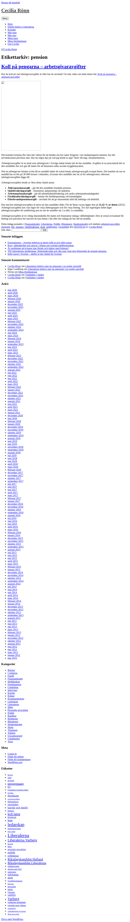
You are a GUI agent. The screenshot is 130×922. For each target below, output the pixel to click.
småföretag (51, 227)
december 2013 (15, 606)
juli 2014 (12, 586)
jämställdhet (13, 804)
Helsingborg (13, 802)
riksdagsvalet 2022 (15, 869)
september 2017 (15, 481)
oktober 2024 (14, 327)
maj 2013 (12, 626)
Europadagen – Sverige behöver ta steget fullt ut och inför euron (40, 242)
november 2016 (15, 506)
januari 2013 (14, 635)
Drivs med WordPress (12, 919)
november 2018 (15, 447)
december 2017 (15, 472)
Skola (10, 727)
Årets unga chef (13, 914)
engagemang (16, 783)
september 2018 (15, 449)
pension (19, 227)
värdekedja (12, 908)
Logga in (12, 753)
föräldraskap (14, 681)
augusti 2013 (14, 618)
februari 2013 (14, 632)
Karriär (11, 693)
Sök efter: (6, 230)
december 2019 (15, 427)
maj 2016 (12, 524)
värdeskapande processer (17, 911)
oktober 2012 (14, 641)
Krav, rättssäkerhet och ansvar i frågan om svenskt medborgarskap (41, 245)
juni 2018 (12, 458)
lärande (10, 844)
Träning (11, 733)
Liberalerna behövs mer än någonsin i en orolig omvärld (53, 266)
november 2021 (15, 395)
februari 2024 (14, 338)
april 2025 (13, 315)
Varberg (13, 899)
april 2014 (13, 595)
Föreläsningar (14, 684)
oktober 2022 (14, 364)
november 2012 (15, 638)
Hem (10, 24)
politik (11, 852)
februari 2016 (14, 532)
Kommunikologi (16, 698)
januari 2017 (14, 501)
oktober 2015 (14, 544)
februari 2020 (14, 421)
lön (12, 227)
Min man (12, 32)
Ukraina (11, 892)
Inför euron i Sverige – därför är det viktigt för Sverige (35, 254)
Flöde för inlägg (16, 756)
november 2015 (15, 541)
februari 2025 (14, 321)
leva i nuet (11, 831)
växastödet (63, 227)
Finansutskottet (32, 224)
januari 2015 (14, 569)
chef (9, 777)
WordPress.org (15, 762)
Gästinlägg (13, 687)
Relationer (13, 718)
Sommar (11, 884)
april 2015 (13, 561)
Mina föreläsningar (17, 41)
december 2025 (15, 304)
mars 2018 (13, 467)
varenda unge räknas (17, 905)
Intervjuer (12, 690)
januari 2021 (14, 412)
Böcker (11, 670)
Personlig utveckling (18, 710)
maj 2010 (12, 658)
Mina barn (13, 38)
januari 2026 (14, 301)
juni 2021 (12, 404)
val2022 (12, 895)
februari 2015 (14, 566)
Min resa (12, 35)
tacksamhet (12, 887)
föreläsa (10, 793)
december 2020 (15, 415)
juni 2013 (12, 623)
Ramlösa (12, 716)
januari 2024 (14, 341)
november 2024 (15, 324)
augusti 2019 (14, 438)
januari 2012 (14, 655)
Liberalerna (46, 224)
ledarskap (16, 824)
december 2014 (15, 572)
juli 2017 (12, 484)
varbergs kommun (17, 902)
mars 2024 (13, 335)
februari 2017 (14, 498)
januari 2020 (14, 424)
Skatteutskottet (80, 224)
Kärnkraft (12, 817)
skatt (42, 227)
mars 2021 (13, 409)
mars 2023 (13, 352)
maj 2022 (12, 378)
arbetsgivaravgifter (110, 224)
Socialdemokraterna (15, 881)
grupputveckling (14, 799)
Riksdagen (66, 224)
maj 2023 (12, 347)
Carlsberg (12, 673)
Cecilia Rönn (15, 10)
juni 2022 (12, 375)
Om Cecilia (13, 44)
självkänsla (13, 874)
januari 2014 (14, 603)
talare (10, 889)
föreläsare (13, 795)
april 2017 (13, 492)
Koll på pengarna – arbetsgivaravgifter (43, 66)
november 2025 (15, 307)
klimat (11, 810)
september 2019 (15, 435)
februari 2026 (14, 298)
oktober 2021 (14, 398)
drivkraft (11, 781)
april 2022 (13, 381)
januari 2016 (14, 535)
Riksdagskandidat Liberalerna (27, 863)
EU (9, 787)
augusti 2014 (14, 583)
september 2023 (15, 344)
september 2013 (15, 615)
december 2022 (15, 358)
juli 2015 (12, 552)
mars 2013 (13, 629)
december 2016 (15, 504)
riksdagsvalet (13, 866)
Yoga (10, 741)
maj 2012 (12, 649)
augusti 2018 (14, 452)
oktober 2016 (14, 509)
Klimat (11, 696)
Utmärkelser (14, 738)
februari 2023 (14, 355)
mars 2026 (13, 295)
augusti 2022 (14, 370)
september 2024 (15, 330)
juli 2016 (12, 518)
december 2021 (15, 392)
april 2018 (13, 464)
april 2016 (13, 526)
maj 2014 (12, 592)
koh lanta (14, 814)
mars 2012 (13, 652)
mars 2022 (13, 384)
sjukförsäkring (32, 227)
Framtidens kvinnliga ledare (18, 790)
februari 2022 (14, 387)
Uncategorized (15, 735)
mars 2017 (13, 495)
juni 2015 (12, 555)
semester (12, 872)
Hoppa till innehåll (10, 2)
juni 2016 (12, 521)
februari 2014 (14, 601)
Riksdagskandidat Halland (25, 859)
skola (10, 877)
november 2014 (15, 575)
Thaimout (12, 730)
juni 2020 (12, 418)
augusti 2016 (14, 515)
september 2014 (15, 581)
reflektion (13, 855)
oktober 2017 (14, 478)
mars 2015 (13, 564)
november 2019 (15, 429)
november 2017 (15, 475)
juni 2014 (12, 589)
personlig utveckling (17, 849)
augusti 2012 (14, 643)
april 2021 (13, 407)
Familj (11, 676)
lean (10, 820)
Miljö (10, 707)
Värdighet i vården (34, 274)
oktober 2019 (14, 432)
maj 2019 (12, 444)
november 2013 (15, 609)
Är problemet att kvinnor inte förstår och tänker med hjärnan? (38, 248)
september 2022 (15, 367)
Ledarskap (13, 701)
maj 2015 (12, 558)
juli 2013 (12, 621)
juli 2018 (12, 455)
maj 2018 (12, 461)
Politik (57, 224)
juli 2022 (12, 372)
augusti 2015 (14, 549)
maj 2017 (12, 489)
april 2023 (13, 350)
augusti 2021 (14, 401)
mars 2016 (13, 529)
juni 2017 (12, 486)
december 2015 (15, 538)
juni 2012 (12, 646)
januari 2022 (14, 389)
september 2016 (15, 512)
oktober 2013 (14, 612)
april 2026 (13, 292)
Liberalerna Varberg (22, 840)
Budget (10, 775)
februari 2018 (14, 469)
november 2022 (15, 361)
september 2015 (15, 546)
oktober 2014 (14, 578)
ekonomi (5, 227)
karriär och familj (18, 807)
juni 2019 (12, 441)
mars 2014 (13, 598)
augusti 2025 (14, 310)
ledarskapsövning (14, 829)
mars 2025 (13, 318)
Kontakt (12, 29)
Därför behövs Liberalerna (21, 27)
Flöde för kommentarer (19, 759)
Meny (5, 18)
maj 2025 (12, 312)
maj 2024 (12, 332)
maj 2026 (12, 290)
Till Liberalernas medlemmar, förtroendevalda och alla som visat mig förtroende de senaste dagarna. (57, 251)
